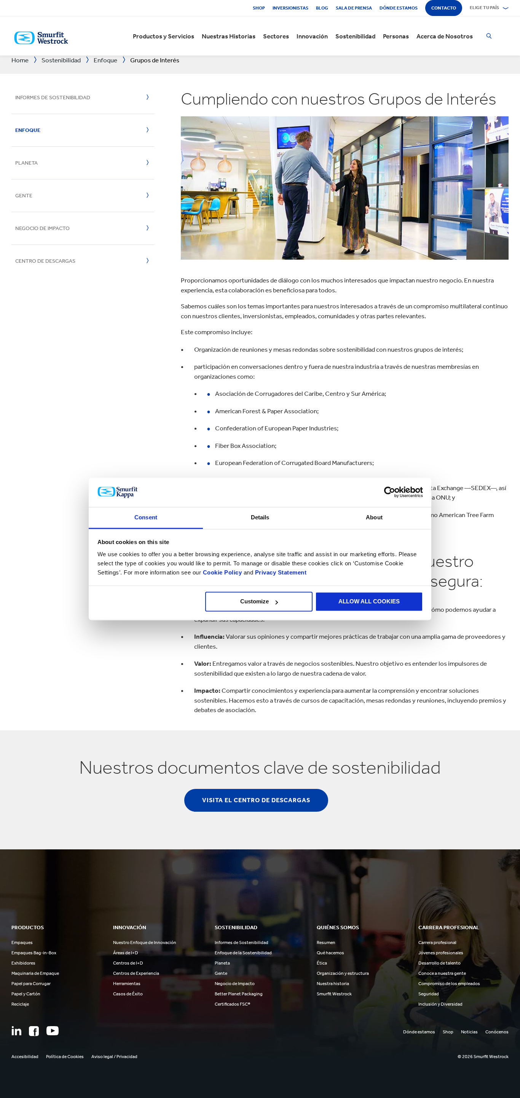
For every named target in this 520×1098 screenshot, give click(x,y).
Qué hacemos (330, 952)
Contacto (443, 8)
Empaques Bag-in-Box (33, 952)
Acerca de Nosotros (444, 36)
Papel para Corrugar (31, 983)
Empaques (22, 942)
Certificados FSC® (232, 1004)
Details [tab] (260, 517)
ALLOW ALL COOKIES (369, 601)
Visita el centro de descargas (256, 800)
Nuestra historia (333, 983)
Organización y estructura (343, 973)
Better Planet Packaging (239, 993)
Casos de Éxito (128, 993)
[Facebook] (34, 1031)
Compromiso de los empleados (449, 983)
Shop (259, 8)
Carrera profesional (437, 942)
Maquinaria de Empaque (35, 973)
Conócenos (497, 1032)
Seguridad (428, 993)
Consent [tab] (145, 517)
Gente (23, 195)
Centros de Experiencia (136, 973)
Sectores (276, 36)
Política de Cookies (65, 1056)
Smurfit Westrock (334, 993)
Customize (254, 601)
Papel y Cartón (25, 993)
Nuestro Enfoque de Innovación (144, 942)
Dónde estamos (399, 8)
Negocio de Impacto (42, 228)
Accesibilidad (24, 1056)
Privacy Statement (279, 572)
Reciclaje (20, 1004)
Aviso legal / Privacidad (114, 1056)
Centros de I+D (128, 963)
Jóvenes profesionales (440, 952)
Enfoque (27, 130)
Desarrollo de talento (439, 963)
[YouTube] (52, 1030)
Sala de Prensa (354, 8)
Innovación (312, 36)
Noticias (469, 1032)
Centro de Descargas (45, 261)
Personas (396, 36)
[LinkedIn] (16, 1030)
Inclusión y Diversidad (440, 1004)
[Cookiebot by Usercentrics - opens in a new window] (389, 492)
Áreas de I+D (125, 952)
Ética (322, 963)
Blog (322, 8)
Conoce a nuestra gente (442, 973)
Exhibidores (23, 963)
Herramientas (126, 983)
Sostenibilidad (355, 36)
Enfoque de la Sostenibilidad (243, 952)
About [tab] (374, 517)
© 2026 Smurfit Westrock (483, 1056)
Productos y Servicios (163, 36)
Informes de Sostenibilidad (52, 97)
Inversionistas (290, 8)
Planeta (26, 163)
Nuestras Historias (228, 36)
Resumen (326, 942)
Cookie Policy (222, 572)
